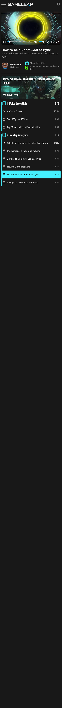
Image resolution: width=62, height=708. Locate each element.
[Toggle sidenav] (3, 4)
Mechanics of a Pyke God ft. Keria (23, 150)
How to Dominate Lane (18, 166)
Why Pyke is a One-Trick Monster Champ (27, 142)
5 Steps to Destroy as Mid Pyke (22, 182)
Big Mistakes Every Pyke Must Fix (23, 126)
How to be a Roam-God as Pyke (22, 174)
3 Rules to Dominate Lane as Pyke (24, 158)
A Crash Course (14, 111)
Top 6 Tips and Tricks (17, 119)
